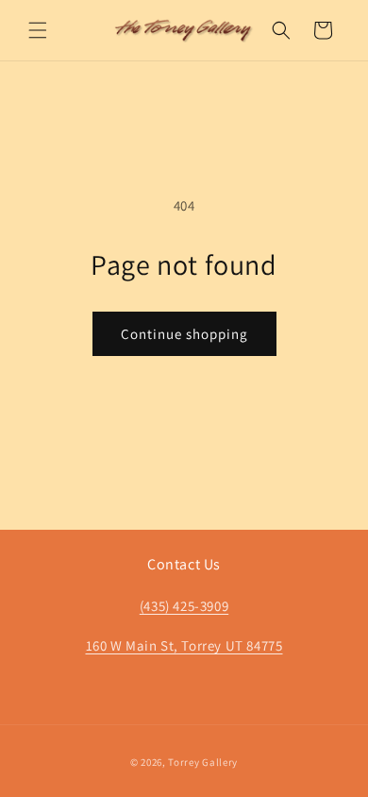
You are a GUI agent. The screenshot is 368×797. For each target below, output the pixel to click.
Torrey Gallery (203, 762)
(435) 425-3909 (184, 606)
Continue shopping (184, 334)
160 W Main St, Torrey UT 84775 (184, 645)
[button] (38, 30)
